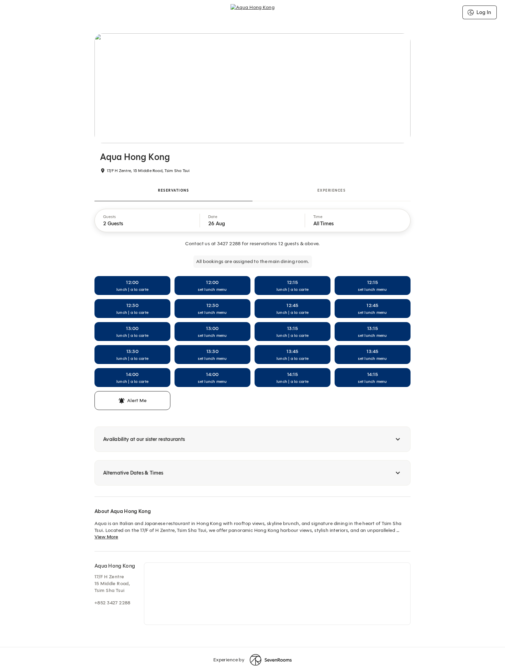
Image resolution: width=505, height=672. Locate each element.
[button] (147, 220)
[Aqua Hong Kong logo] (252, 12)
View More (106, 537)
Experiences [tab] (331, 190)
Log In (483, 12)
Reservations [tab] (173, 190)
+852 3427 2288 (112, 603)
